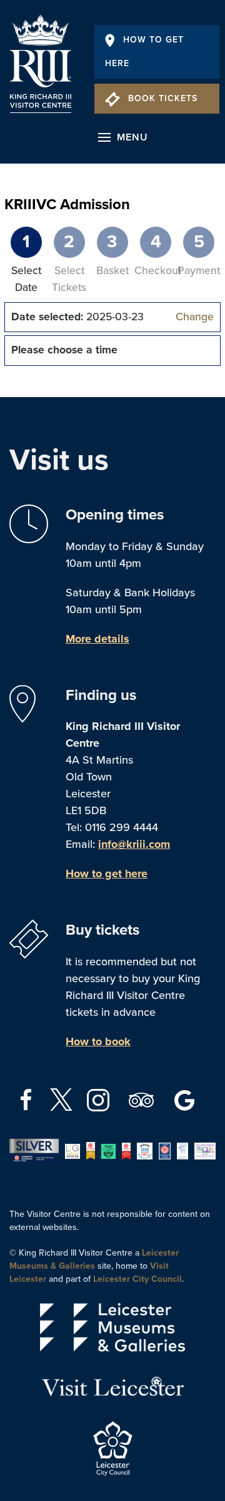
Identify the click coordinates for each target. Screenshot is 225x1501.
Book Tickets (163, 98)
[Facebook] (28, 1099)
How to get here (107, 873)
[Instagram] (100, 1099)
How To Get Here (144, 51)
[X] (61, 1099)
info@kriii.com (134, 844)
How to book (98, 1041)
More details (97, 639)
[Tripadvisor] (143, 1099)
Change (195, 316)
